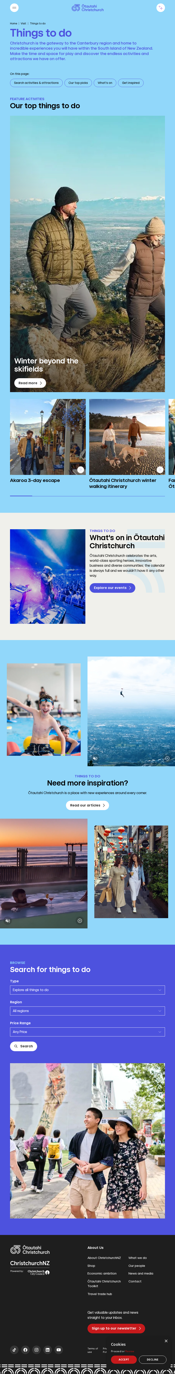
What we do (137, 1258)
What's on (105, 82)
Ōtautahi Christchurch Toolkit (104, 1283)
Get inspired (131, 82)
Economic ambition (102, 1273)
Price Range (20, 1023)
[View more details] (80, 469)
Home (13, 23)
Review (129, 1351)
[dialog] (139, 1353)
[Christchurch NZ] (87, 7)
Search (26, 1046)
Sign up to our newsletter (114, 1328)
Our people (136, 1266)
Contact (134, 1281)
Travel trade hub (100, 1294)
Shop (91, 1266)
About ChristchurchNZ (104, 1258)
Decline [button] (153, 1359)
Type (14, 981)
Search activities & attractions (36, 82)
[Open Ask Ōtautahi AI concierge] (160, 7)
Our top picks (78, 82)
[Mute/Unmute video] (95, 758)
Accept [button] (124, 1359)
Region (16, 1002)
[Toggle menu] (14, 7)
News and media (140, 1273)
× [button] (166, 1341)
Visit (23, 23)
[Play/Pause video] (167, 758)
